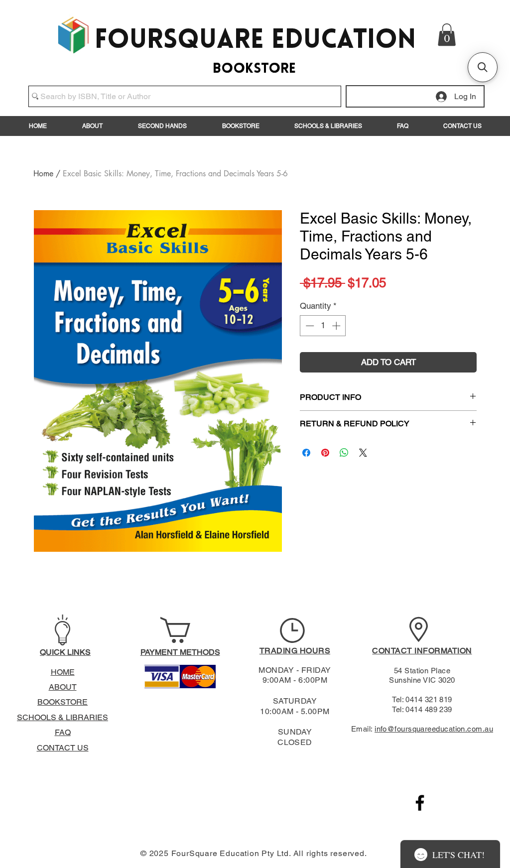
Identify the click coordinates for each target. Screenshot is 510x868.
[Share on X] (363, 453)
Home (43, 173)
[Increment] (337, 326)
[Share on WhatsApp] (344, 453)
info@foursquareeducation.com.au (434, 729)
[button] (446, 34)
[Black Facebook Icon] (419, 802)
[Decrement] (308, 326)
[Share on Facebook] (306, 453)
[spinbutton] (323, 326)
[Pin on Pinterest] (325, 453)
